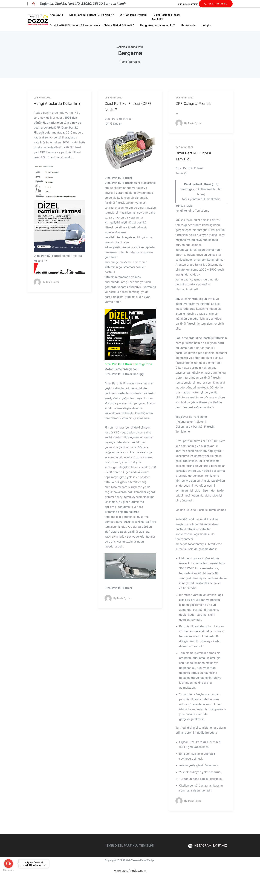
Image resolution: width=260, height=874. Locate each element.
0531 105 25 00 (218, 3)
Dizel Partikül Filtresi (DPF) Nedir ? (91, 14)
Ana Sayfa (56, 14)
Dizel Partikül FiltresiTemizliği (166, 17)
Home (123, 61)
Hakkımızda (188, 25)
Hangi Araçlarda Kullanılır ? (157, 25)
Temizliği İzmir (128, 364)
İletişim (206, 25)
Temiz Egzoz (52, 281)
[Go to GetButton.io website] (8, 870)
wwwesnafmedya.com (130, 870)
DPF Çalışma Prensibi (133, 14)
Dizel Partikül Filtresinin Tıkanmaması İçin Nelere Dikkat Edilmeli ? (92, 25)
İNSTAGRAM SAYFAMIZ (210, 845)
